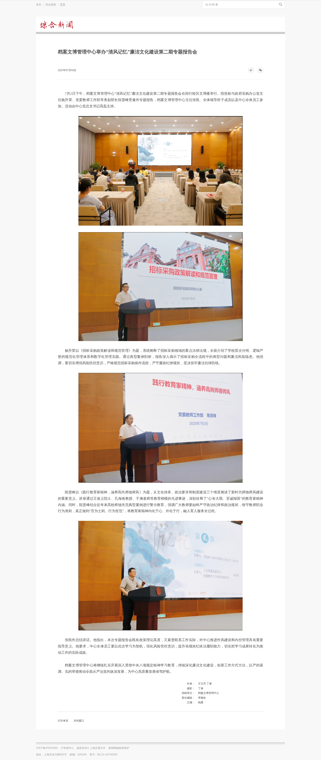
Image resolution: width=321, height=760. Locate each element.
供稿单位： (188, 693)
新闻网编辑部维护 (118, 748)
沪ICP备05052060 (47, 748)
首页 (38, 4)
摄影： (191, 688)
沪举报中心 (67, 748)
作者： (191, 683)
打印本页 (63, 720)
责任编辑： (188, 697)
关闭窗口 (79, 720)
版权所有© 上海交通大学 (91, 748)
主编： (191, 702)
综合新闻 (50, 4)
